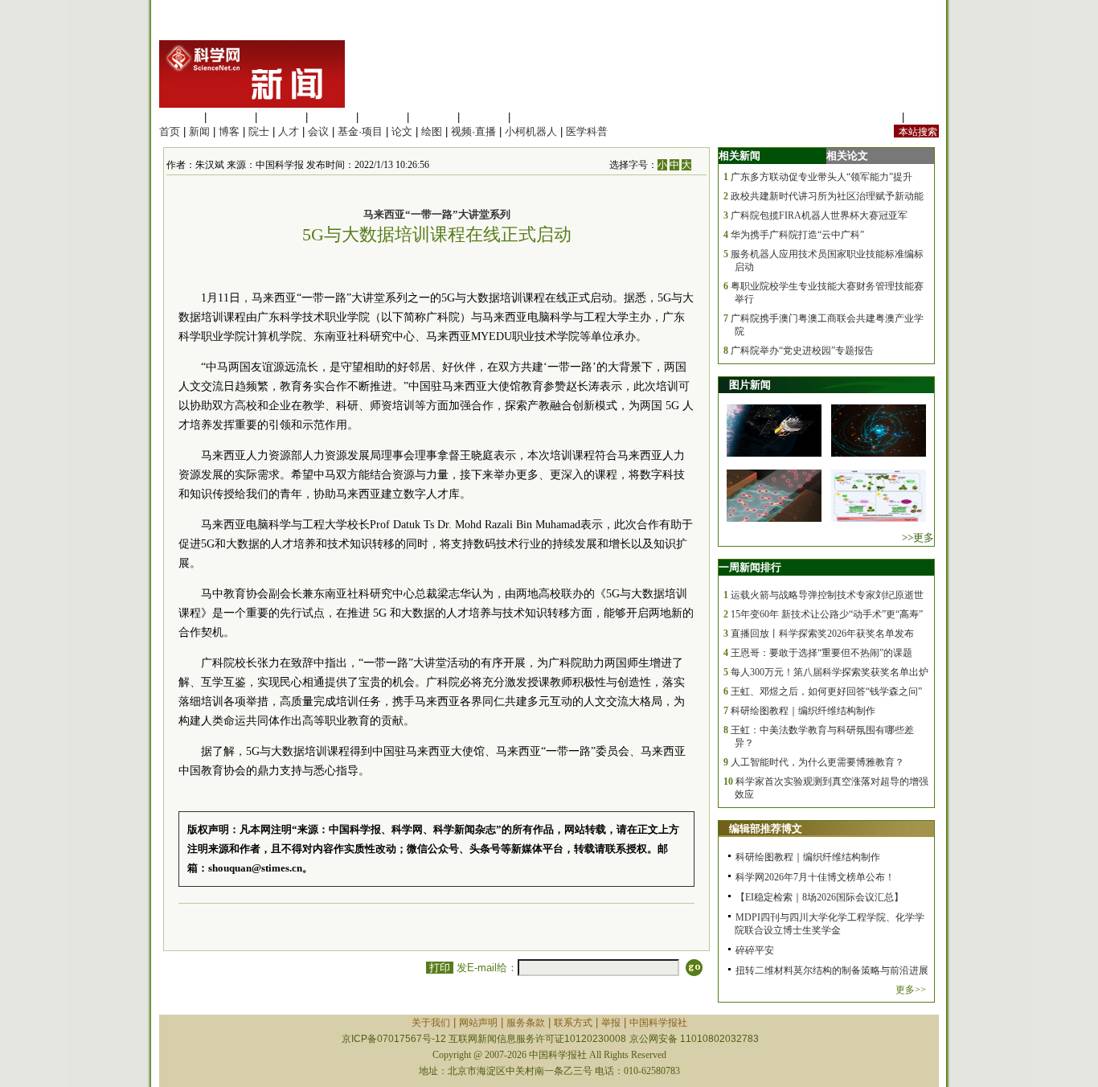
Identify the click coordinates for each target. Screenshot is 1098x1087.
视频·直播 (473, 131)
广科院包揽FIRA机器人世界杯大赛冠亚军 (819, 215)
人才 (288, 131)
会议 (318, 131)
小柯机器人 (531, 131)
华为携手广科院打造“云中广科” (797, 234)
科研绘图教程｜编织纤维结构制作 (803, 710)
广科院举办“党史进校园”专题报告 (802, 350)
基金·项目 (360, 131)
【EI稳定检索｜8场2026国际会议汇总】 (819, 897)
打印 (439, 968)
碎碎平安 (754, 950)
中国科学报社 (658, 1022)
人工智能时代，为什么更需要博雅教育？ (817, 762)
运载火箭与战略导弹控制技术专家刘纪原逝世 (827, 595)
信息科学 (383, 117)
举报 (611, 1022)
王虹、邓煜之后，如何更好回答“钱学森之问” (826, 691)
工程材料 (332, 117)
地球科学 (433, 117)
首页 (169, 131)
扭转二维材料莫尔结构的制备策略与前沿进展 (831, 970)
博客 (229, 131)
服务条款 (525, 1022)
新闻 (199, 131)
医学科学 (231, 117)
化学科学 (281, 117)
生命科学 (180, 117)
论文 (401, 131)
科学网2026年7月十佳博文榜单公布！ (815, 877)
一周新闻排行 (750, 567)
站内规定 (878, 117)
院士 (258, 131)
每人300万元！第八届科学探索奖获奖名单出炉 (829, 672)
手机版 (923, 117)
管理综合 (534, 117)
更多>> (910, 989)
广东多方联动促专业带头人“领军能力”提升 (821, 177)
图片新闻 (750, 385)
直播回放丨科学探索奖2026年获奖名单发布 (822, 633)
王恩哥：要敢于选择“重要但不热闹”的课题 (821, 652)
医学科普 (587, 131)
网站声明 (478, 1022)
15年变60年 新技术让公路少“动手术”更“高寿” (827, 614)
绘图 (431, 131)
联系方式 (573, 1022)
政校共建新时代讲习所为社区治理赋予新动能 (827, 196)
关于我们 (431, 1022)
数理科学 (484, 117)
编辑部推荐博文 (765, 828)
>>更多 (918, 537)
